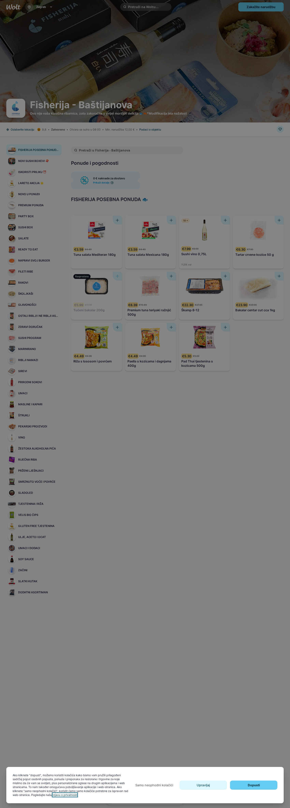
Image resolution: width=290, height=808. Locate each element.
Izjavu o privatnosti (65, 795)
